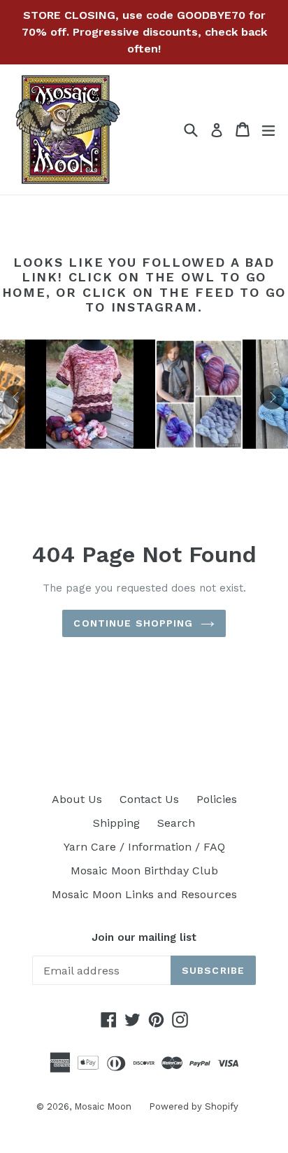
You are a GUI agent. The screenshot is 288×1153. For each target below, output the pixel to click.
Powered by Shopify (193, 1106)
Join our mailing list (144, 937)
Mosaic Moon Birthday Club (144, 870)
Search (176, 823)
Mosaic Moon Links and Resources (144, 894)
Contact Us (149, 799)
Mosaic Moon (102, 1106)
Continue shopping (133, 623)
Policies (216, 799)
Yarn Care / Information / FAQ (144, 846)
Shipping (116, 823)
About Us (77, 799)
